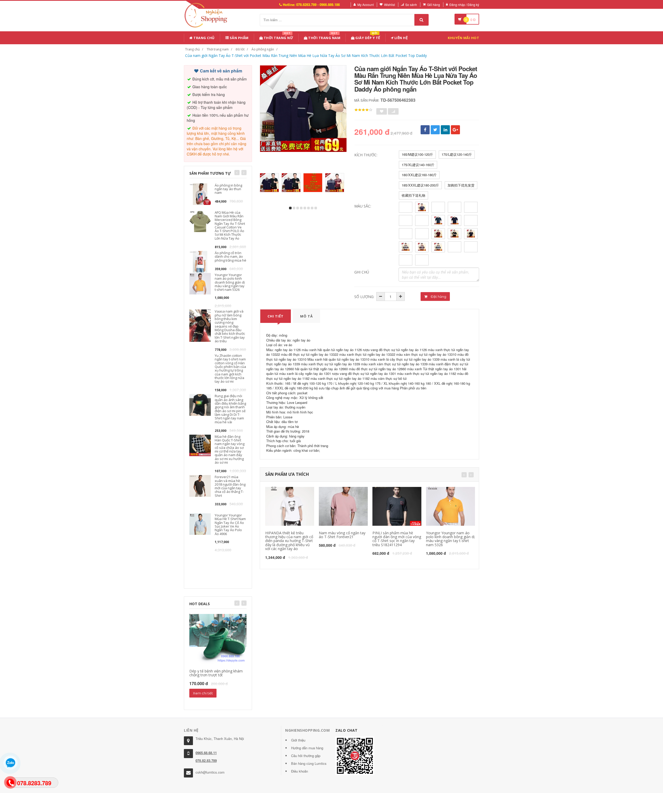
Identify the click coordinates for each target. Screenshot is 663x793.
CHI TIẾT (276, 316)
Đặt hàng (438, 296)
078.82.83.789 (206, 760)
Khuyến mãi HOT (463, 37)
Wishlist (389, 4)
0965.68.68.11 (206, 752)
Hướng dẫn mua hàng (307, 747)
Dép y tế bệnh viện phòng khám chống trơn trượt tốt (216, 673)
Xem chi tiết (203, 693)
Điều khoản (299, 771)
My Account (365, 4)
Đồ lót (240, 49)
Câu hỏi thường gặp (305, 755)
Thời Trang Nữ (278, 37)
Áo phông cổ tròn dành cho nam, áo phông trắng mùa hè (230, 256)
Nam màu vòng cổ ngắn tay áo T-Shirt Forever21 (342, 534)
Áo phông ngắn (262, 49)
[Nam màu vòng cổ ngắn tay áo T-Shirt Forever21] (343, 506)
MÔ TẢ (306, 316)
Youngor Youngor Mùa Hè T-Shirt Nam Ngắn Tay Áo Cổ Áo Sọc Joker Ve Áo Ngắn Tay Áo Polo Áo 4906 (230, 524)
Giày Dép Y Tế (367, 37)
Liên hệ (400, 37)
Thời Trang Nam (324, 37)
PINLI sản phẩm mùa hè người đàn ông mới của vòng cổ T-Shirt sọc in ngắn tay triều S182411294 (396, 538)
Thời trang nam (218, 49)
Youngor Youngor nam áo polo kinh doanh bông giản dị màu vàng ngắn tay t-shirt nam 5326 (230, 282)
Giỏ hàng (433, 4)
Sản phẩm (239, 37)
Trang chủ (204, 37)
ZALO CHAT (346, 730)
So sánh (411, 4)
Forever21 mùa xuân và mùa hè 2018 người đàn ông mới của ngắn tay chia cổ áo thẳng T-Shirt (230, 486)
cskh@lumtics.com (210, 772)
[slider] (363, 110)
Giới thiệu (298, 740)
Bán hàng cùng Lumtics (309, 763)
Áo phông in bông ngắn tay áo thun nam (228, 189)
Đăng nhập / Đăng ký (464, 4)
